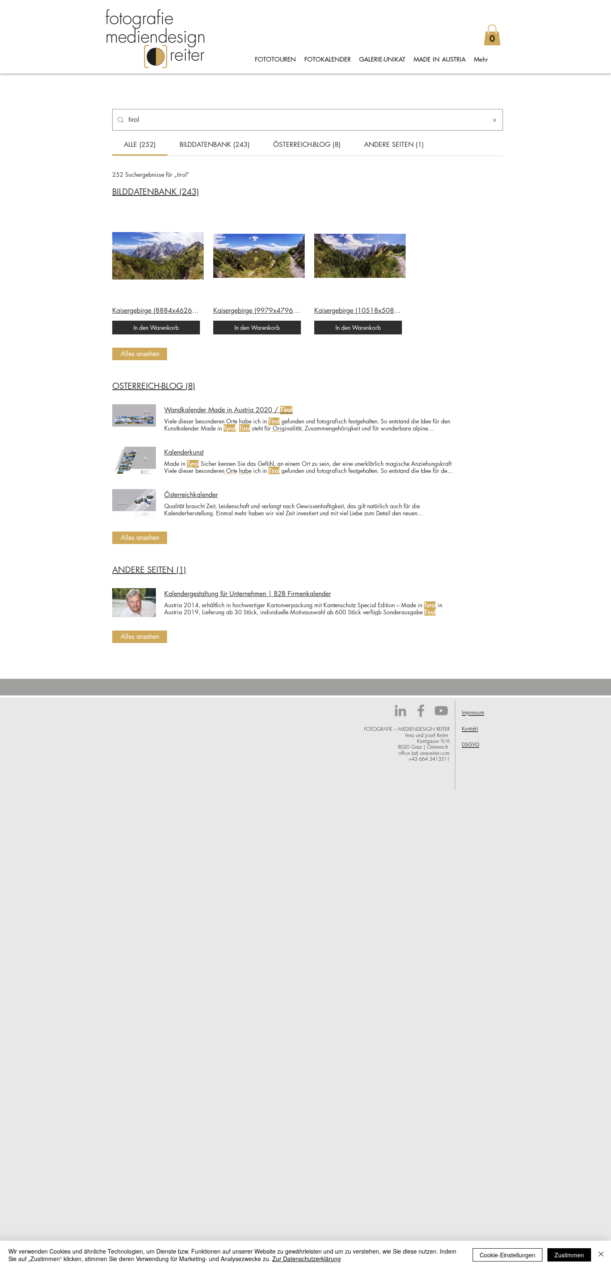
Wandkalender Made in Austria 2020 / (228, 410)
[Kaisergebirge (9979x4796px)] (257, 256)
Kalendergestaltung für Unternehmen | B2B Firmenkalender (247, 594)
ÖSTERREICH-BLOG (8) (153, 386)
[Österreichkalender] (134, 503)
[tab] (140, 145)
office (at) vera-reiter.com (424, 753)
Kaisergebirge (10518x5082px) (358, 311)
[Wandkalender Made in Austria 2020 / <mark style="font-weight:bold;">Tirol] (134, 418)
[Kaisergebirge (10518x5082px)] (358, 256)
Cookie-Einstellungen (507, 1255)
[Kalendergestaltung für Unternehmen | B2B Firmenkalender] (134, 602)
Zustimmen (569, 1255)
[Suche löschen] (495, 119)
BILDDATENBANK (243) (155, 192)
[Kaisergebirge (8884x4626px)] (156, 256)
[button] (492, 35)
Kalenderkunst (184, 452)
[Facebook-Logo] (421, 711)
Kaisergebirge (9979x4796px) (257, 311)
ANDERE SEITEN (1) (149, 570)
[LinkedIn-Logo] (400, 711)
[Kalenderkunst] (134, 461)
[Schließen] (601, 1254)
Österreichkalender (191, 495)
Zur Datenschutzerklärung (306, 1258)
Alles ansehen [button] (140, 353)
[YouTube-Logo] (441, 711)
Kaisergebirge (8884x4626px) (156, 311)
